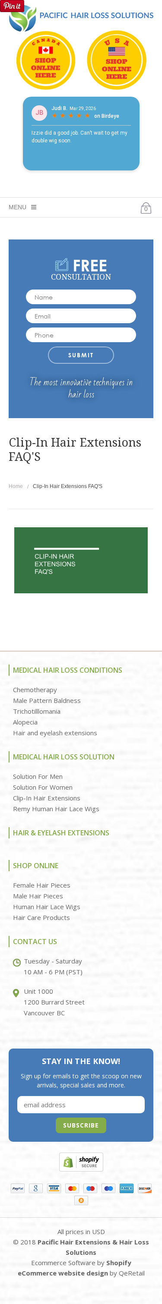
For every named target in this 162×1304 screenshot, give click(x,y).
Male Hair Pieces (38, 895)
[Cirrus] (108, 1188)
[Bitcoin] (81, 1200)
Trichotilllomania (36, 711)
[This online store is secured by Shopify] (81, 1161)
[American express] (126, 1188)
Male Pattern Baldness (47, 700)
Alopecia (25, 722)
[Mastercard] (72, 1188)
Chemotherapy (35, 689)
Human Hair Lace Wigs (46, 906)
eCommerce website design (63, 1273)
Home (16, 486)
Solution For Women (43, 787)
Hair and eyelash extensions (55, 732)
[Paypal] (18, 1188)
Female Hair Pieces (41, 885)
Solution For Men (38, 776)
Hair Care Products (41, 917)
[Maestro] (90, 1188)
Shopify (118, 1262)
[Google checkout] (36, 1188)
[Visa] (54, 1188)
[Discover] (145, 1188)
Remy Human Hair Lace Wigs (56, 808)
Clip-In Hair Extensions (46, 798)
